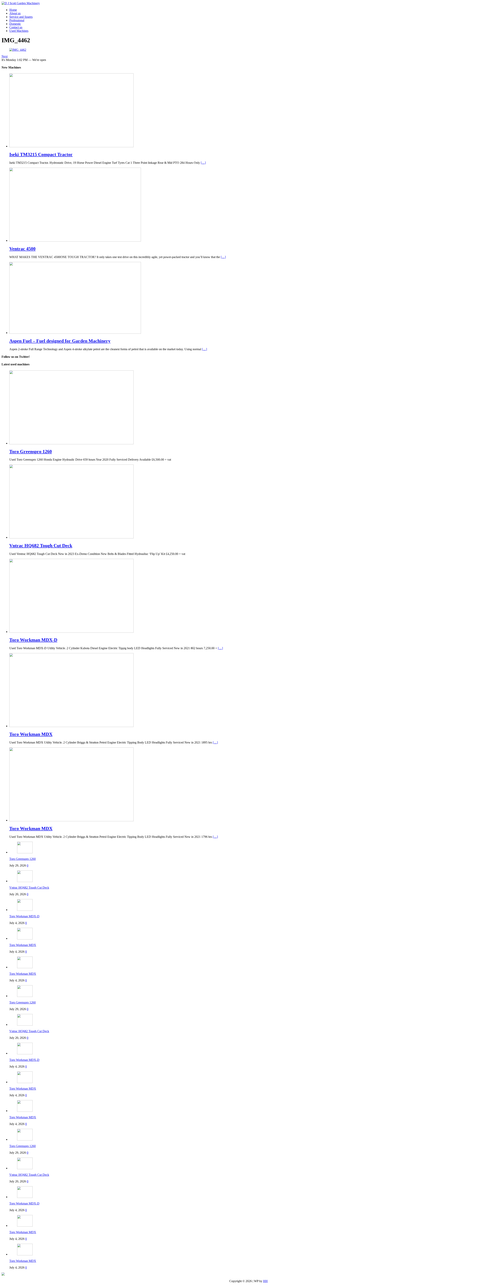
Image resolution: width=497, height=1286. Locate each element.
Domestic (15, 23)
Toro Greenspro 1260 (22, 859)
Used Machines (18, 30)
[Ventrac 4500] (75, 240)
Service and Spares (21, 16)
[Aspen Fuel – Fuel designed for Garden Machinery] (75, 332)
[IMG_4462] (17, 49)
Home (13, 9)
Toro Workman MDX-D (24, 916)
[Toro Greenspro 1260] (71, 443)
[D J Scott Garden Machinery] (21, 3)
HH (265, 1281)
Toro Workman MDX (22, 945)
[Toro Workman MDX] (71, 726)
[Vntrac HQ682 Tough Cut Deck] (71, 537)
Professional (16, 20)
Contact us (15, 27)
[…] (203, 162)
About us (15, 13)
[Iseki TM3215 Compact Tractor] (71, 146)
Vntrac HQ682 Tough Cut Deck (29, 887)
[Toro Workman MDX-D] (71, 631)
